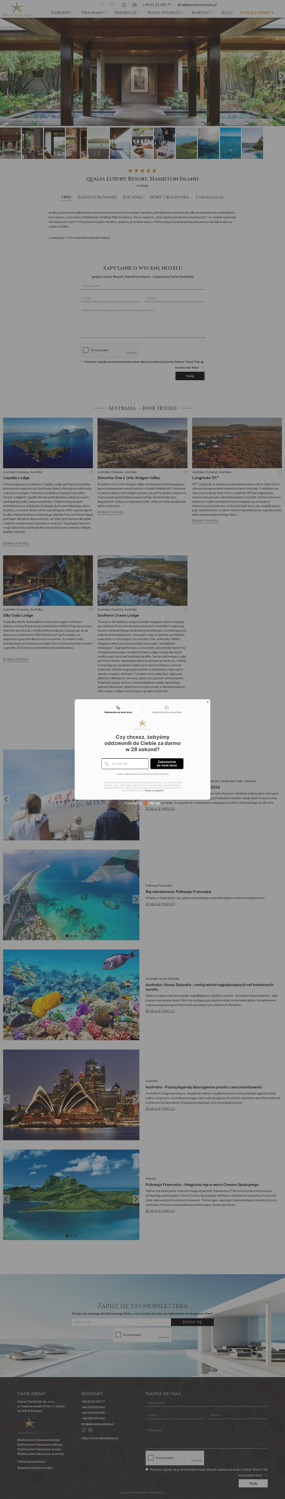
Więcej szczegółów (154, 790)
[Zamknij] (207, 702)
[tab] (118, 710)
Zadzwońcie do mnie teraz (167, 763)
